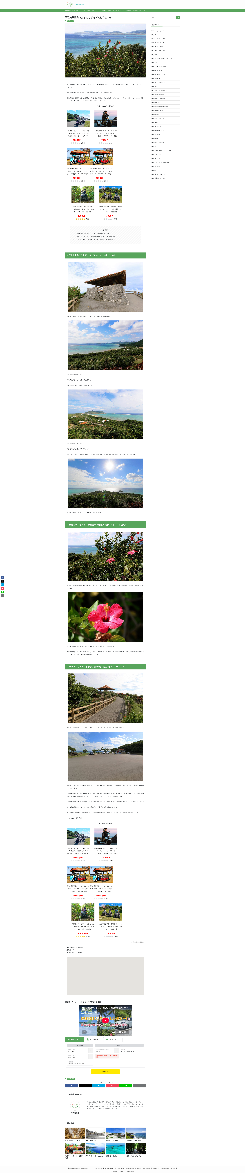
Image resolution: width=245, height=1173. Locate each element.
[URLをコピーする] (139, 1085)
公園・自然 (156, 78)
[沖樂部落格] (77, 4)
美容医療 (156, 138)
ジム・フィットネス (159, 39)
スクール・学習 (158, 46)
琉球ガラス (156, 122)
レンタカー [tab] (113, 1039)
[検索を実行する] (178, 17)
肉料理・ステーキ (158, 142)
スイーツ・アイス (158, 43)
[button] (71, 1085)
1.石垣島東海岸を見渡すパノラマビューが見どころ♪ (92, 233)
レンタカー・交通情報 (160, 66)
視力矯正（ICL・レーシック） (162, 150)
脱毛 (154, 146)
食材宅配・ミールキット (160, 178)
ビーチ (155, 62)
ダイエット (156, 55)
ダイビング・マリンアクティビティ (164, 58)
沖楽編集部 (75, 1113)
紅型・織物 (156, 134)
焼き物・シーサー (158, 118)
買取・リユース (158, 158)
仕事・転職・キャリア (160, 70)
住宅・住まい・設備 (159, 74)
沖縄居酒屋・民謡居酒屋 (160, 106)
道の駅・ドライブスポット (161, 162)
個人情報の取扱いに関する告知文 (78, 1168)
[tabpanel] (105, 1058)
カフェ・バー (157, 35)
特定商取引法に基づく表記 (133, 1168)
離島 (154, 170)
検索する (105, 1072)
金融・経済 (156, 166)
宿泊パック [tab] (74, 1039)
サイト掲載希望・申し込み (168, 1168)
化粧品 (155, 86)
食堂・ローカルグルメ (160, 174)
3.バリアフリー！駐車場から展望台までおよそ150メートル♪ (95, 240)
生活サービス (157, 126)
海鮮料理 (156, 114)
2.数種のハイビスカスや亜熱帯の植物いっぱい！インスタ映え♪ (95, 236)
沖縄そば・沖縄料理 (159, 98)
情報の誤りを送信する (138, 942)
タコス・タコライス (159, 51)
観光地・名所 (70, 20)
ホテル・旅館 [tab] (94, 1039)
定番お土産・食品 (158, 94)
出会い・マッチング (159, 82)
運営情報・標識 (119, 1168)
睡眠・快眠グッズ (158, 130)
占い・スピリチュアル (160, 90)
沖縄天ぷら (156, 102)
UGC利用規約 (146, 1168)
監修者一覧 (155, 1168)
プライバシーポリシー (96, 1168)
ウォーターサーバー (159, 31)
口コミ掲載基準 (109, 1168)
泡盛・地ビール (158, 110)
